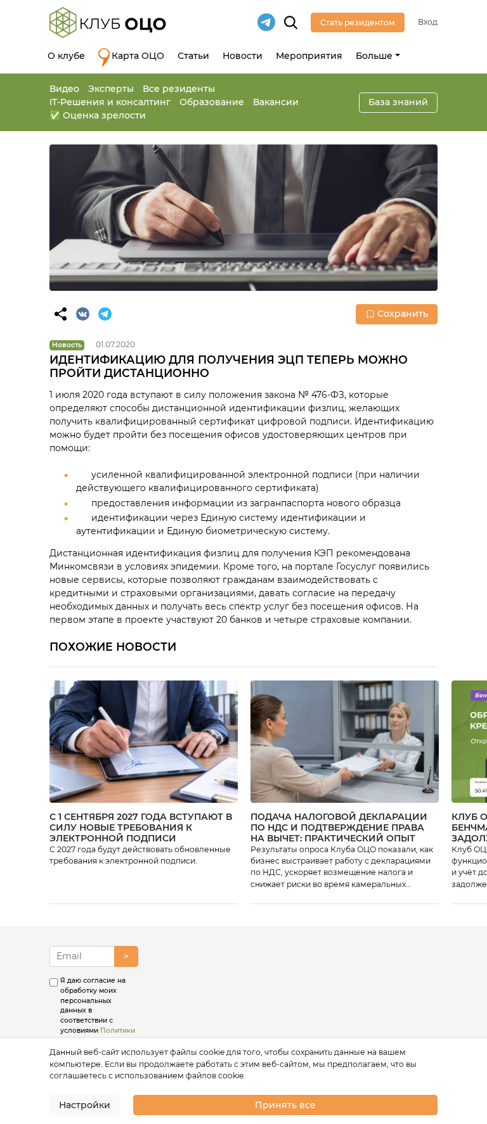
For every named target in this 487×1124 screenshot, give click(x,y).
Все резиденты (179, 88)
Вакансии (276, 102)
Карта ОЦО (138, 55)
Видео (64, 88)
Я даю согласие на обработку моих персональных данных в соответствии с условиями (97, 1020)
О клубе (66, 55)
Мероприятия (309, 55)
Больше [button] (374, 55)
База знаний (398, 102)
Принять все (285, 1105)
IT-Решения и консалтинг (110, 102)
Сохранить (402, 313)
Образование (211, 102)
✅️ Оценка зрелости (97, 115)
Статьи (193, 55)
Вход (428, 22)
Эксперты (111, 88)
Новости (243, 55)
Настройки (84, 1105)
